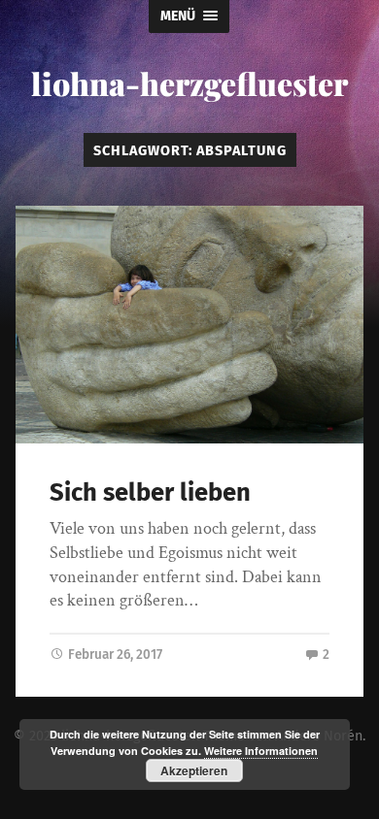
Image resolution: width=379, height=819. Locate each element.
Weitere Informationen (261, 750)
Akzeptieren (193, 770)
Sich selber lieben (150, 492)
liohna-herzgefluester (189, 83)
